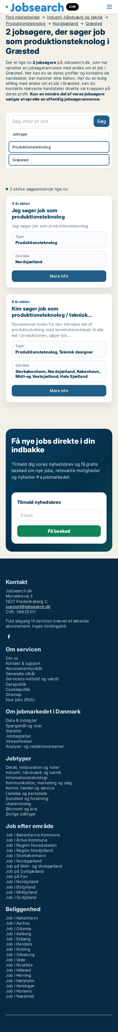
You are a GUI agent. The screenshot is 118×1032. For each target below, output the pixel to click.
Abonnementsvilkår (24, 668)
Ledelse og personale (26, 793)
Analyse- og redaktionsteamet (35, 746)
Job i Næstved (20, 996)
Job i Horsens (19, 990)
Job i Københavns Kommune (33, 834)
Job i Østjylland (21, 886)
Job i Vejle (15, 959)
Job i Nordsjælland (24, 860)
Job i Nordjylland (22, 881)
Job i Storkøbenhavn (26, 855)
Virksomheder (19, 741)
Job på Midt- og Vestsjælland (34, 866)
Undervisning (18, 803)
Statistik (13, 730)
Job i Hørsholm (20, 980)
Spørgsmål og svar (24, 725)
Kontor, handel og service (30, 787)
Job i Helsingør (20, 985)
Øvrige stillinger (21, 813)
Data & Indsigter (21, 720)
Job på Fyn (16, 876)
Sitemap (13, 694)
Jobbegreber (18, 736)
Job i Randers (19, 943)
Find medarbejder (23, 17)
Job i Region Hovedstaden (31, 845)
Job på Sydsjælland (25, 871)
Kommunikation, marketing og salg (39, 782)
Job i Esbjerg (18, 938)
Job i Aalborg (19, 933)
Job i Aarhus (18, 923)
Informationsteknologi (26, 777)
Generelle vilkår (20, 673)
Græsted (94, 23)
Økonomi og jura (21, 808)
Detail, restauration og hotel (32, 767)
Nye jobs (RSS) (20, 699)
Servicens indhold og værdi (32, 678)
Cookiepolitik (18, 689)
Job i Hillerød (18, 970)
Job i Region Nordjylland (29, 850)
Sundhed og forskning (27, 798)
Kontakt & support (23, 663)
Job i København (22, 917)
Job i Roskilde (19, 964)
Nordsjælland (65, 23)
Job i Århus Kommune (26, 840)
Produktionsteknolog (26, 23)
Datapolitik (16, 684)
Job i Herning (19, 975)
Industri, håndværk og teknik (75, 17)
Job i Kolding (18, 949)
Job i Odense (18, 928)
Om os (12, 658)
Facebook (9, 636)
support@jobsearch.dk (28, 606)
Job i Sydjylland (21, 897)
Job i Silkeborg (20, 954)
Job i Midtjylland (21, 892)
